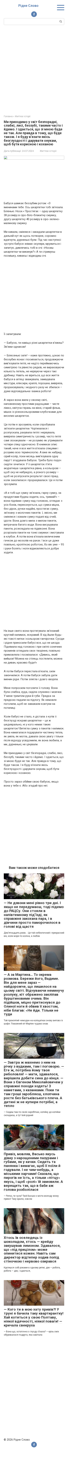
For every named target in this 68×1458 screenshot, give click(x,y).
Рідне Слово (28, 6)
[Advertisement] (34, 69)
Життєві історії (48, 151)
